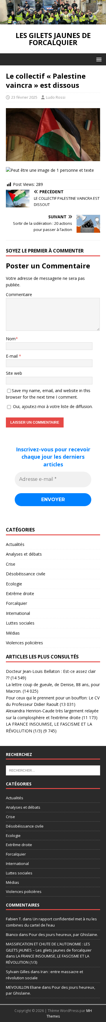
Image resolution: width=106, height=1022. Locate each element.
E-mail (12, 356)
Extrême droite (20, 593)
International (18, 613)
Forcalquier (16, 603)
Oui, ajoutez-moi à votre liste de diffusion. (52, 406)
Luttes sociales (20, 623)
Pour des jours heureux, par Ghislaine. (63, 934)
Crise (10, 564)
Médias (13, 633)
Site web (14, 373)
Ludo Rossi (55, 97)
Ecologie (14, 584)
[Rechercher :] (53, 770)
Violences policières (24, 642)
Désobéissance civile (25, 574)
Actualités (15, 544)
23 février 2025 (24, 97)
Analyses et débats (24, 554)
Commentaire (19, 294)
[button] (98, 59)
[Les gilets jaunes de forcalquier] (53, 21)
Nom (11, 338)
